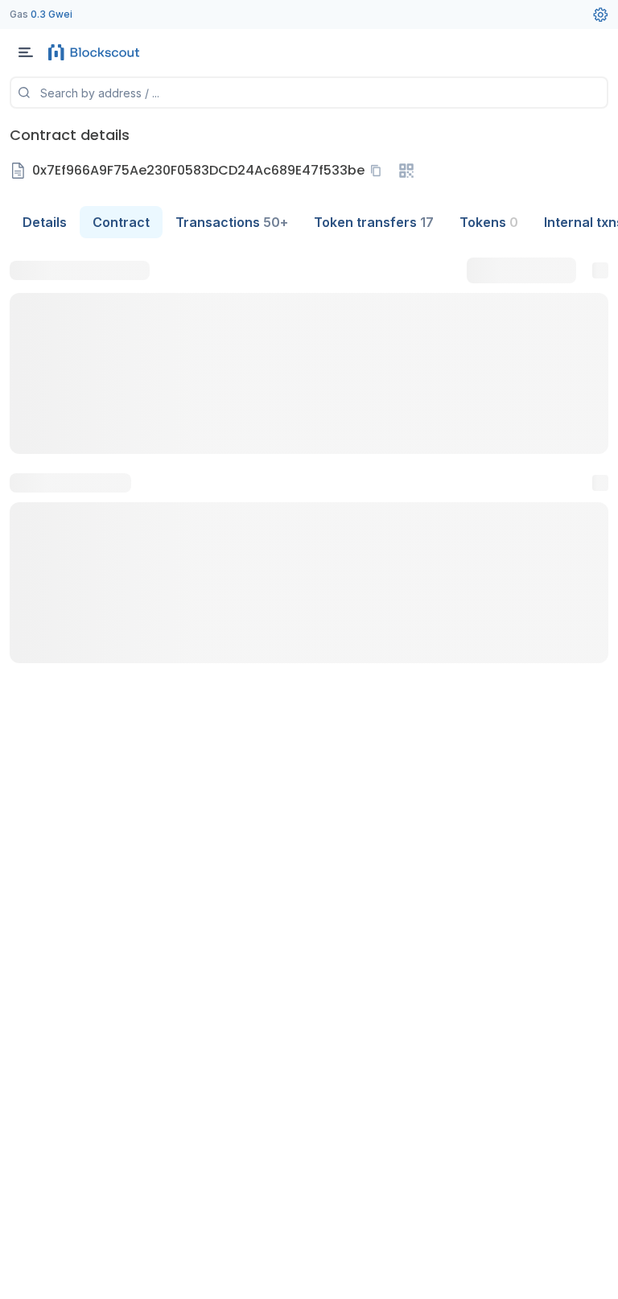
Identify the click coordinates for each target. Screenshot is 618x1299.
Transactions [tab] (231, 222)
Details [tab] (45, 222)
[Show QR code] (406, 171)
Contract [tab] (121, 222)
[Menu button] (26, 52)
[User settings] (600, 14)
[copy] (379, 171)
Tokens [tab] (488, 222)
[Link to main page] (96, 52)
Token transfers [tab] (374, 222)
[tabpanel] (309, 460)
